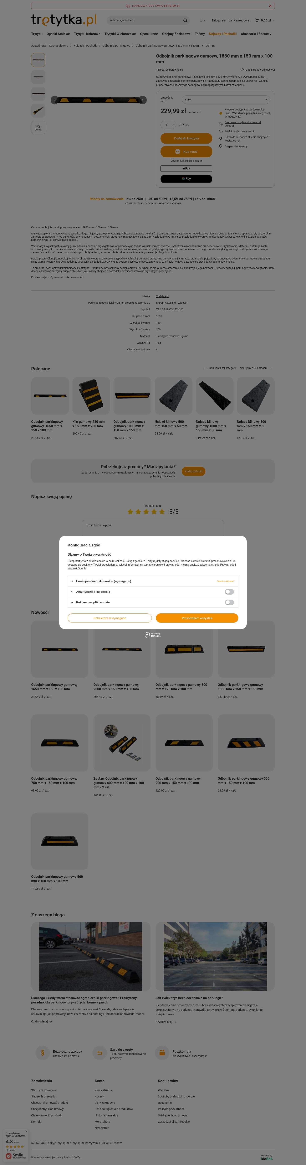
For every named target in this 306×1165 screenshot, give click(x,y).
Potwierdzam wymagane (110, 618)
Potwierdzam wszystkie (197, 618)
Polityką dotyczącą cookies (162, 560)
